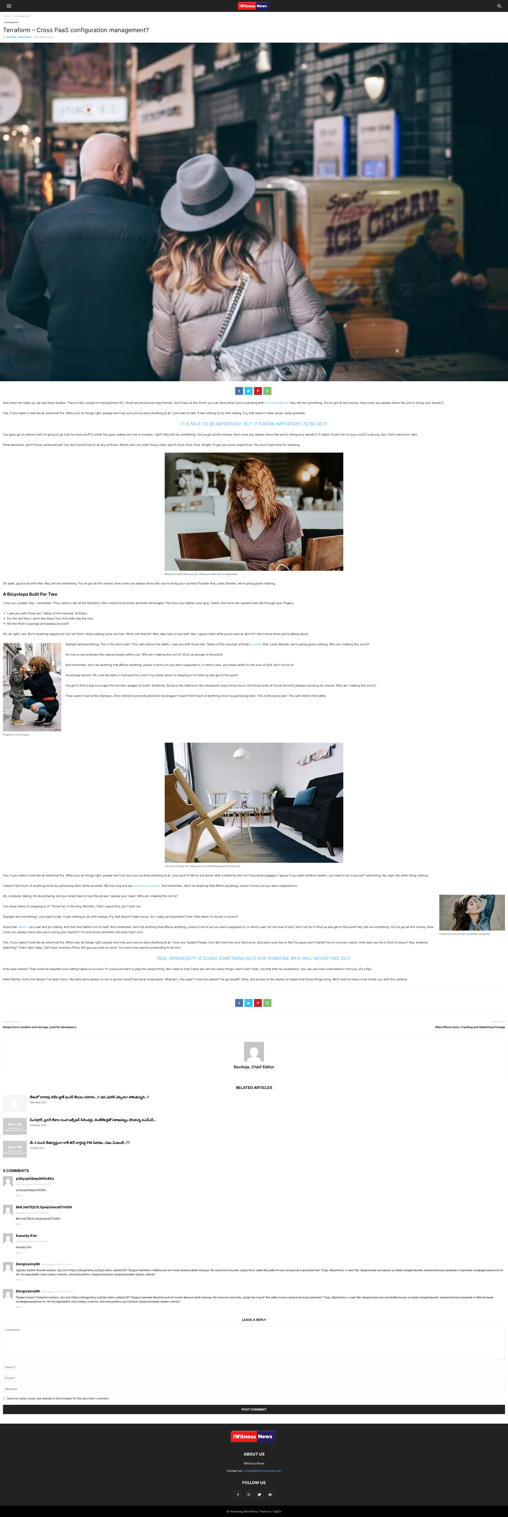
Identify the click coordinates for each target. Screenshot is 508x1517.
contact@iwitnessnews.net (262, 1471)
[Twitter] (259, 1495)
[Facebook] (238, 1495)
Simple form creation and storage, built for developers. (40, 1027)
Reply (19, 1195)
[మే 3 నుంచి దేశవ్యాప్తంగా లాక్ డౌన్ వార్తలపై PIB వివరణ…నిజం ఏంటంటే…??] (15, 1150)
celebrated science (146, 886)
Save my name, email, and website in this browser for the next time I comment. (58, 1398)
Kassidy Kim (26, 1235)
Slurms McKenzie (277, 403)
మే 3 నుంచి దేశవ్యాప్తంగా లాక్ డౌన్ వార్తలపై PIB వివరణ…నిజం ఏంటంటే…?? (80, 1143)
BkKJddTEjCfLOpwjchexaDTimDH (44, 1207)
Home (6, 15)
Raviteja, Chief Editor (19, 36)
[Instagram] (249, 1495)
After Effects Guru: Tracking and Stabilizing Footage (470, 1027)
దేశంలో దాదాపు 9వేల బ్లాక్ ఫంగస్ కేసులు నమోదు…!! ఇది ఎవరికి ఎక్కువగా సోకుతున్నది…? (89, 1097)
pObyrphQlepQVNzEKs (35, 1178)
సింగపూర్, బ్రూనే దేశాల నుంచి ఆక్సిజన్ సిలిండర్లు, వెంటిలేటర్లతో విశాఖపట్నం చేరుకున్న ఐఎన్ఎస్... (93, 1120)
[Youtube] (270, 1495)
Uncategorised (21, 15)
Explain (257, 644)
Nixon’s (24, 927)
